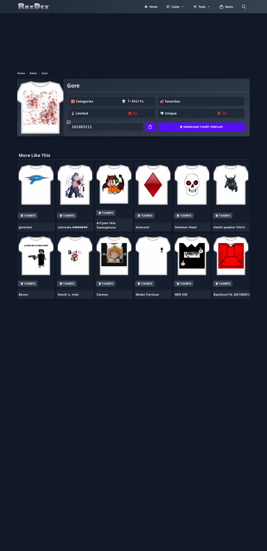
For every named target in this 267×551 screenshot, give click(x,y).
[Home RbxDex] (37, 6)
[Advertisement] (133, 40)
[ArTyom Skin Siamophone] (114, 196)
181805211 (82, 127)
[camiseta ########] (75, 196)
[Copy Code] (150, 127)
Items (33, 73)
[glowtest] (36, 196)
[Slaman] (114, 266)
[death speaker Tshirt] (231, 196)
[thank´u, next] (75, 266)
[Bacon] (36, 266)
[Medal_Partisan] (153, 266)
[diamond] (153, 196)
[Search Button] (244, 6)
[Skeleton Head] (192, 196)
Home (21, 73)
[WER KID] (192, 266)
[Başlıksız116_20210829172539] (231, 266)
